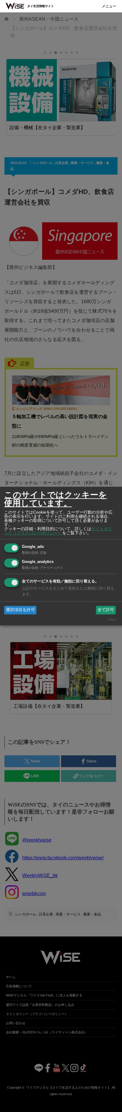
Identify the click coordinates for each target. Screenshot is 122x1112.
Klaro (111, 619)
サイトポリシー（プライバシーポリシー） (58, 530)
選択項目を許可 (20, 610)
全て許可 (105, 610)
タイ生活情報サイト (40, 6)
